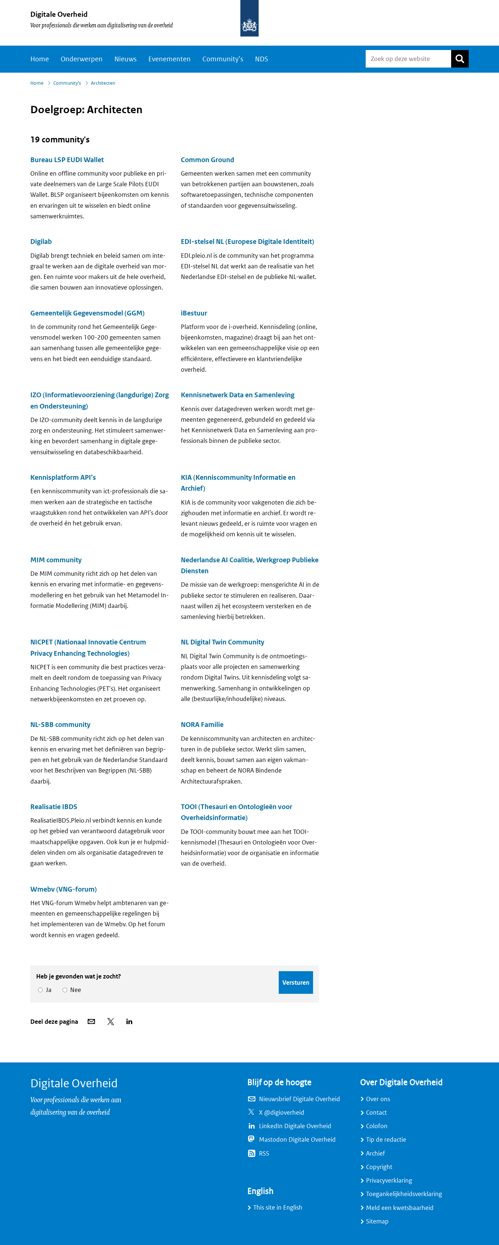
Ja (47, 990)
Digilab (41, 241)
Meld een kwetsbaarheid (400, 1208)
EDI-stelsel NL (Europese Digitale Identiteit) (247, 241)
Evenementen (169, 59)
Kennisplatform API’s (63, 477)
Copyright (379, 1167)
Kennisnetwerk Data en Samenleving (237, 395)
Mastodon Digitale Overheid (297, 1140)
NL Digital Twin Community (222, 642)
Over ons (378, 1099)
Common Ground (207, 160)
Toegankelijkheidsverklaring (404, 1194)
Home (39, 59)
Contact (376, 1112)
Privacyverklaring (389, 1180)
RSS (264, 1153)
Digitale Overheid (59, 14)
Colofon (377, 1126)
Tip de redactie (386, 1140)
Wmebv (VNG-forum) (63, 889)
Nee (74, 990)
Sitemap (377, 1221)
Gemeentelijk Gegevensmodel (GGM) (87, 313)
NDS (261, 59)
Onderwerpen (82, 59)
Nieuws (125, 59)
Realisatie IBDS (53, 806)
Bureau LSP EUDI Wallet (67, 160)
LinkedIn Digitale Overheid (295, 1126)
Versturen (295, 982)
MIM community (55, 560)
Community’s (222, 59)
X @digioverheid (281, 1112)
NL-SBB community (60, 724)
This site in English (277, 1207)
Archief (375, 1153)
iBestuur (194, 313)
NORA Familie (202, 724)
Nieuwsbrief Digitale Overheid (299, 1099)
